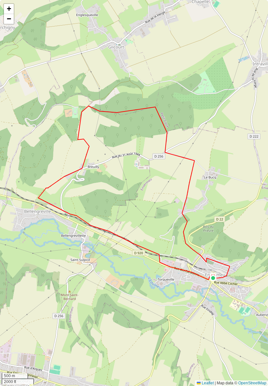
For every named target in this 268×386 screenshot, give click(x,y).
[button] (213, 278)
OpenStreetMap (252, 383)
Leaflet (207, 383)
